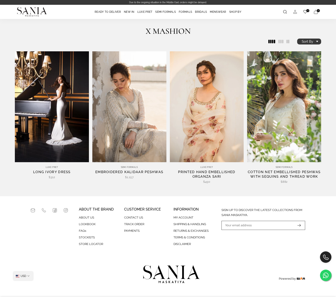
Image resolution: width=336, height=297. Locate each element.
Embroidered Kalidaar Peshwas (129, 172)
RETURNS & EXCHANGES (191, 230)
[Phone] (44, 210)
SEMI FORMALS (165, 11)
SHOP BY (235, 11)
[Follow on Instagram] (66, 210)
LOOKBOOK (87, 224)
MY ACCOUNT (183, 217)
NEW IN (129, 11)
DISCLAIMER (182, 244)
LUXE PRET (144, 11)
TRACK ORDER (134, 224)
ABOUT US (86, 217)
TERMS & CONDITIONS (189, 237)
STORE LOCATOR (91, 244)
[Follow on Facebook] (55, 210)
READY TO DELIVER (108, 11)
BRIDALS (201, 11)
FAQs (82, 230)
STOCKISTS (87, 237)
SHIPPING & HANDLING (189, 224)
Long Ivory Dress (52, 172)
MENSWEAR (218, 11)
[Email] (33, 210)
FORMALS (185, 11)
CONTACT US (133, 217)
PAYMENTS (132, 230)
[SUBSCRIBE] (296, 225)
